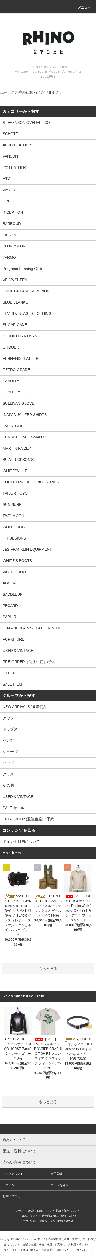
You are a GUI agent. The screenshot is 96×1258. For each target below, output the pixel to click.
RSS (60, 1221)
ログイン (8, 1185)
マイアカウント (13, 1173)
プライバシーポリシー (36, 1221)
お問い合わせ (11, 1196)
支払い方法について (40, 1210)
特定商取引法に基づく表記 (58, 1215)
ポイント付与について (21, 841)
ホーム (19, 1210)
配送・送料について (68, 1210)
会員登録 (56, 1173)
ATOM (69, 1221)
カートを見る (59, 1185)
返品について (30, 1215)
